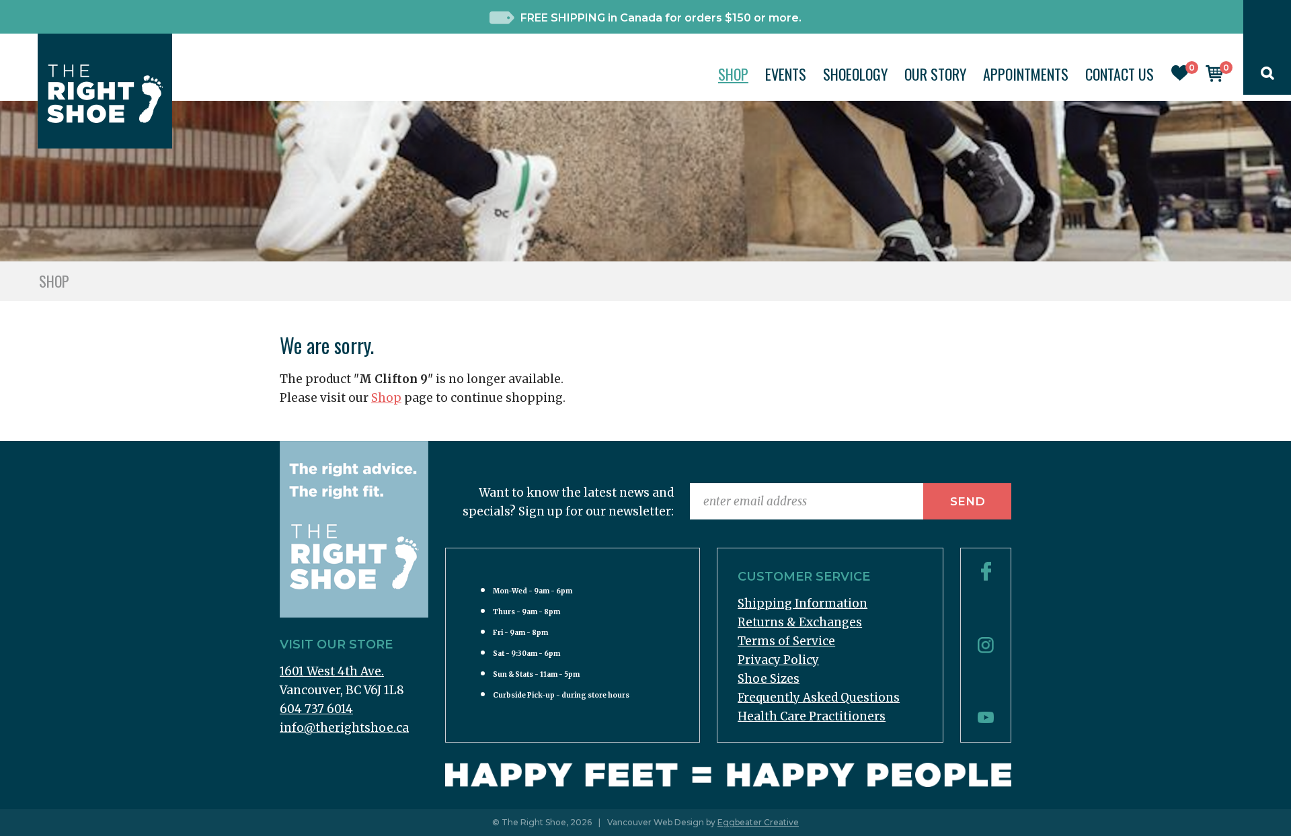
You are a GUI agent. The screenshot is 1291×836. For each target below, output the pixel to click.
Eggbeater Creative (758, 822)
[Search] (1267, 76)
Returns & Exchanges (800, 622)
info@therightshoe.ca (344, 727)
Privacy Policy (778, 660)
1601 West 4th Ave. (332, 671)
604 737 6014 (316, 709)
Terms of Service (786, 641)
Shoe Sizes (768, 678)
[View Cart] (1214, 78)
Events (785, 74)
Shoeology (855, 74)
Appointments (1025, 74)
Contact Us (1119, 74)
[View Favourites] (1180, 76)
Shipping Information (802, 603)
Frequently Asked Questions (819, 697)
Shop (733, 74)
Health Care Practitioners (812, 716)
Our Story (935, 74)
